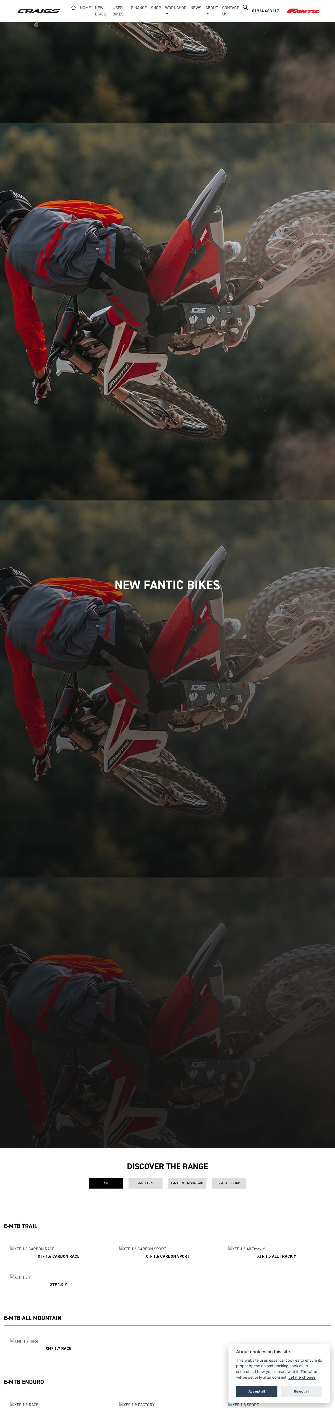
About (211, 7)
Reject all (301, 1391)
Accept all (256, 1391)
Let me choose (302, 1377)
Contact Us (230, 11)
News (196, 7)
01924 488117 (265, 11)
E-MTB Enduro (228, 1183)
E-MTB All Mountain (187, 1183)
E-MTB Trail (145, 1183)
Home (85, 7)
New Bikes (100, 11)
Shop (156, 7)
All (106, 1183)
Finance (139, 7)
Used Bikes (118, 11)
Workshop (175, 7)
